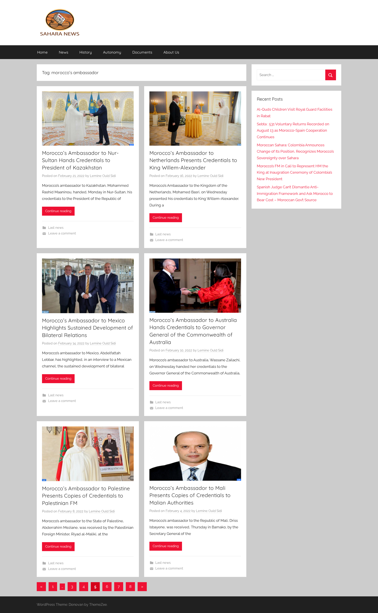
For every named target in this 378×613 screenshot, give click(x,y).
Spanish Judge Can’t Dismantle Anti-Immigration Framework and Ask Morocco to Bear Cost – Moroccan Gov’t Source (295, 193)
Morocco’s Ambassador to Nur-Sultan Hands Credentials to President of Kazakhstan (80, 160)
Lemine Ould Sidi (103, 176)
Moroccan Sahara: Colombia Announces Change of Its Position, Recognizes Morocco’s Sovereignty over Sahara (295, 151)
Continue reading (58, 211)
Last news (55, 228)
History (85, 52)
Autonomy (112, 52)
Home (42, 52)
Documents (142, 52)
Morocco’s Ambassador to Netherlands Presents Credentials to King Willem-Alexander (193, 160)
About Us (171, 52)
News (63, 52)
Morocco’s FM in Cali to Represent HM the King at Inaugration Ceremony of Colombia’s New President (294, 172)
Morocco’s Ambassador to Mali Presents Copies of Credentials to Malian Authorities (190, 495)
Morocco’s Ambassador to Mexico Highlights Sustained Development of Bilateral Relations (87, 327)
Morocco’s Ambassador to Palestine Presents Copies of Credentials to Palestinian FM (86, 495)
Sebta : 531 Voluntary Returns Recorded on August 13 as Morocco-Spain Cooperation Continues (293, 130)
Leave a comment (62, 233)
